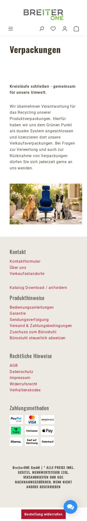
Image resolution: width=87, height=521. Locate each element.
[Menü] (10, 28)
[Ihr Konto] (65, 28)
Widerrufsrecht (23, 384)
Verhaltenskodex (25, 390)
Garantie (18, 313)
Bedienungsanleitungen (32, 307)
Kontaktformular (25, 261)
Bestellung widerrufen (43, 514)
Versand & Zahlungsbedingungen (41, 325)
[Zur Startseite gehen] (43, 14)
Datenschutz (21, 371)
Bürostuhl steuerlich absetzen (37, 338)
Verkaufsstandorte (27, 273)
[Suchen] (41, 28)
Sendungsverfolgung (29, 319)
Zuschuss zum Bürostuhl (33, 332)
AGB (14, 365)
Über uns (18, 267)
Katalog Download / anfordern (38, 287)
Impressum (20, 377)
